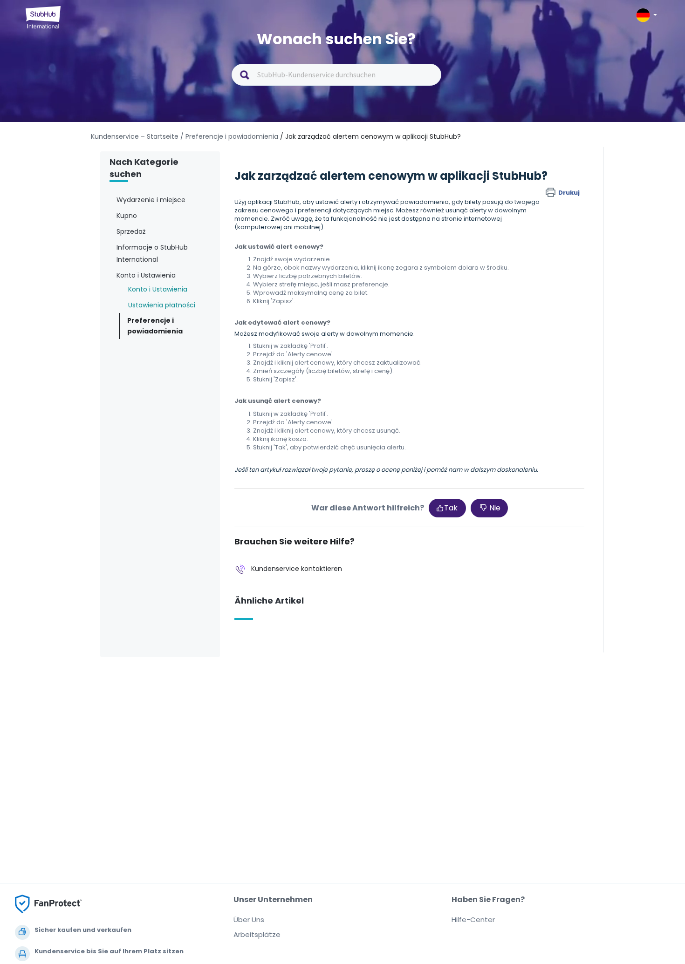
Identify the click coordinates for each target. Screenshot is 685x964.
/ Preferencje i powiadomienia (229, 136)
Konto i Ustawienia (157, 289)
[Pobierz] (325, 368)
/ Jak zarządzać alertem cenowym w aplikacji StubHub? (370, 136)
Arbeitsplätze (257, 934)
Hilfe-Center (473, 919)
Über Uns (248, 919)
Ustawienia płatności (161, 305)
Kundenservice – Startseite (135, 136)
